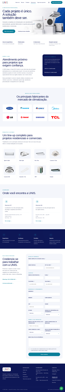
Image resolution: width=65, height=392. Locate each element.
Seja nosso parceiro (41, 2)
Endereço (30, 291)
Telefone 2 (47, 281)
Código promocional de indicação (51, 322)
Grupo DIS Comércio (56, 380)
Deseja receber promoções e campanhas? (52, 330)
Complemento (48, 297)
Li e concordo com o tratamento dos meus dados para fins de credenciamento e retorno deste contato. (43, 349)
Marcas (22, 2)
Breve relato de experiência (35, 337)
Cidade (46, 304)
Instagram (54, 373)
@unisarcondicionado (8, 283)
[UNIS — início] (5, 2)
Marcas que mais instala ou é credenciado (35, 322)
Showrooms (33, 2)
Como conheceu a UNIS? (34, 329)
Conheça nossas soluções (24, 31)
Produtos (27, 2)
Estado (30, 310)
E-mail (47, 275)
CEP (29, 304)
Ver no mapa (9, 221)
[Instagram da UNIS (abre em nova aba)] (48, 2)
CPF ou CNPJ (48, 265)
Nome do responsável (34, 275)
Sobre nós (17, 2)
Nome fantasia (32, 265)
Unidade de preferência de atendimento (51, 311)
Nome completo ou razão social (36, 258)
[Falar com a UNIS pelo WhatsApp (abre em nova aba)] (61, 388)
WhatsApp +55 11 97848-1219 (10, 279)
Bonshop (54, 382)
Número (30, 297)
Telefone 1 (31, 281)
